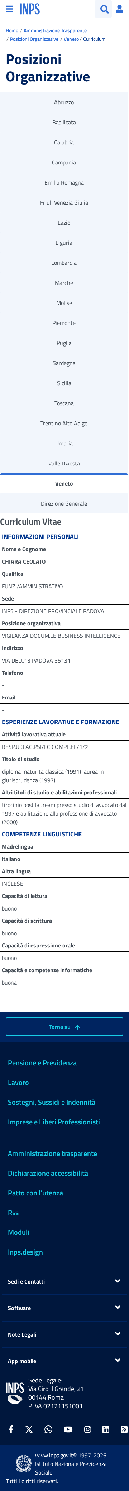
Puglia (64, 343)
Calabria (64, 142)
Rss (13, 1212)
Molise (64, 302)
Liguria (64, 242)
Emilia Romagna (64, 182)
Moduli (18, 1232)
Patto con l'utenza (35, 1192)
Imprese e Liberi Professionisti (54, 1121)
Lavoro (18, 1082)
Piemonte (64, 323)
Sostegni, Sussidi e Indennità (51, 1102)
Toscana (64, 403)
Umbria (64, 443)
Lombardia (64, 262)
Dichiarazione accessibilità (48, 1173)
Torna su (60, 1026)
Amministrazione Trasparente (55, 30)
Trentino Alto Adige (63, 423)
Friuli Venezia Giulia (64, 202)
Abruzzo (64, 102)
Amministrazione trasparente (52, 1153)
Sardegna (64, 363)
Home (12, 30)
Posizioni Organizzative (34, 39)
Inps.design (25, 1251)
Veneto (71, 39)
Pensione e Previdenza (42, 1062)
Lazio (64, 222)
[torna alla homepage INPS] (30, 8)
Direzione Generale (64, 503)
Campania (64, 162)
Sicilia (64, 383)
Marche (64, 282)
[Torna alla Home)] (15, 1393)
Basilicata (64, 122)
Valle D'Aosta (64, 463)
